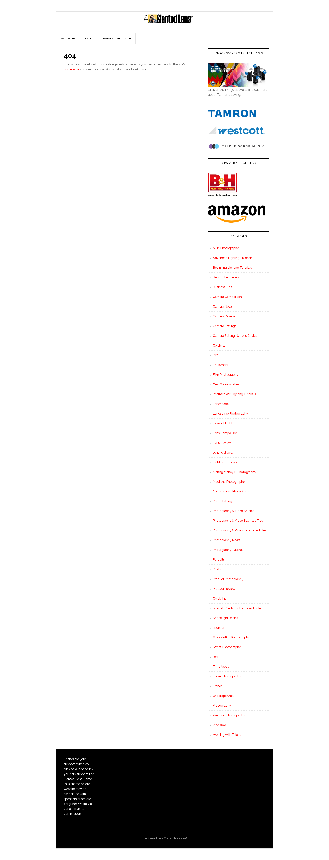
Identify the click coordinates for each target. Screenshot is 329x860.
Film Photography (225, 374)
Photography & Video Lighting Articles (239, 530)
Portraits (219, 559)
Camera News (223, 306)
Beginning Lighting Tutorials (232, 267)
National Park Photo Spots (231, 491)
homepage (71, 69)
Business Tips (222, 287)
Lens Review (222, 443)
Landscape (221, 404)
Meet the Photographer (229, 482)
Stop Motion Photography (231, 637)
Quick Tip (219, 598)
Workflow (219, 725)
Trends (218, 686)
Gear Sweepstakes (226, 384)
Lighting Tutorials (225, 462)
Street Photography (227, 647)
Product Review (224, 589)
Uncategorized (223, 696)
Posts (217, 569)
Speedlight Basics (225, 618)
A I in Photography (226, 248)
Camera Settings (224, 326)
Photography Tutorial (228, 550)
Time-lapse (221, 666)
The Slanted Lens (168, 22)
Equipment (220, 365)
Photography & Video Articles (233, 511)
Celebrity (219, 345)
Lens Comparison (225, 433)
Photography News (226, 540)
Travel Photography (227, 676)
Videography (222, 705)
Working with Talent (227, 735)
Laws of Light (222, 423)
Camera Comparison (227, 297)
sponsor (218, 627)
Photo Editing (222, 501)
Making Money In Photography (234, 472)
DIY (215, 355)
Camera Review (224, 316)
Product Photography (228, 579)
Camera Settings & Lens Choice (235, 336)
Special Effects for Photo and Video (238, 608)
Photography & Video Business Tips (238, 520)
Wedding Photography (229, 715)
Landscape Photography (230, 413)
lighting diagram (224, 452)
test (215, 657)
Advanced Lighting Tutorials (232, 258)
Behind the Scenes (226, 277)
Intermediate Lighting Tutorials (234, 394)
